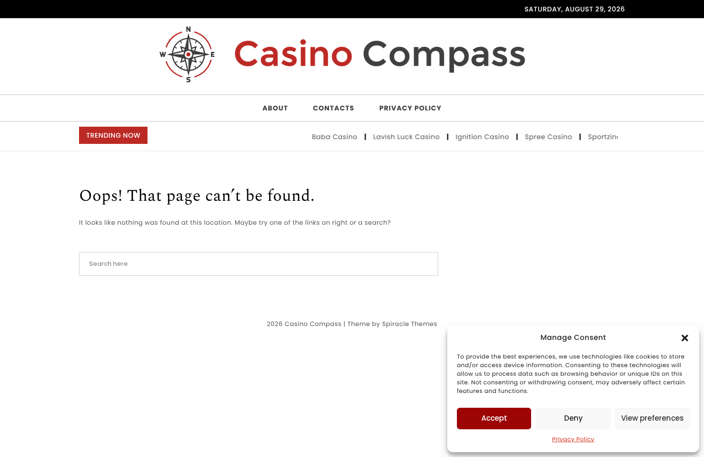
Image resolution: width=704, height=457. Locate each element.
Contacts (333, 108)
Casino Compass (312, 323)
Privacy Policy (573, 439)
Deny (573, 418)
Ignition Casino (480, 136)
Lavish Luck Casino (405, 136)
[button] (685, 338)
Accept (494, 418)
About (275, 108)
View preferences (652, 418)
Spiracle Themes (409, 323)
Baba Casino (333, 136)
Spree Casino (547, 136)
